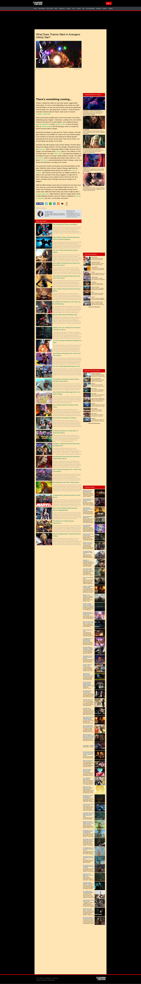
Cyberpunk (62, 8)
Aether (58, 151)
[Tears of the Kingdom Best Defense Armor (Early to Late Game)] (100, 816)
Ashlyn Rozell (40, 69)
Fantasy (68, 8)
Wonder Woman (86, 186)
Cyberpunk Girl (86, 167)
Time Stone (44, 160)
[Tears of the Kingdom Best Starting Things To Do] (100, 798)
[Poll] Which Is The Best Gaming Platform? (92, 110)
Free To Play (49, 8)
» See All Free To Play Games (94, 306)
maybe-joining (46, 126)
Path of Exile (93, 393)
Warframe (93, 418)
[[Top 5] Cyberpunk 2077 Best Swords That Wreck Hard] (100, 920)
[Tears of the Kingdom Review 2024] (100, 789)
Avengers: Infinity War (43, 114)
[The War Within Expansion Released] (100, 659)
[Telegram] (46, 203)
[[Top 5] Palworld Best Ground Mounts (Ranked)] (100, 894)
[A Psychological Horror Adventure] (100, 563)
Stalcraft (93, 403)
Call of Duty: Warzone (95, 262)
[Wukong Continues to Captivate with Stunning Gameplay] (100, 650)
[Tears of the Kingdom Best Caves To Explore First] (100, 877)
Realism (105, 8)
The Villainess (86, 129)
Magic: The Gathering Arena (97, 302)
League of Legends (95, 287)
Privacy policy (48, 978)
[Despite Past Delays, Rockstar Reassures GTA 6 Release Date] (100, 615)
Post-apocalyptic (90, 8)
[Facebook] (40, 203)
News (55, 8)
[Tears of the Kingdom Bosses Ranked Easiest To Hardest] (100, 824)
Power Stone (58, 153)
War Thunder (94, 413)
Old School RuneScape (96, 378)
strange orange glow (42, 194)
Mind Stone (39, 158)
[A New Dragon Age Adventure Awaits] (100, 641)
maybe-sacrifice (60, 124)
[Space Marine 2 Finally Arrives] (100, 554)
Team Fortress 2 (94, 408)
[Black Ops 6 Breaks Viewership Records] (100, 502)
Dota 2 (92, 292)
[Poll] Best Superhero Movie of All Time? (91, 148)
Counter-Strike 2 (94, 267)
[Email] (62, 203)
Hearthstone (93, 282)
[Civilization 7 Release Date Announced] (100, 606)
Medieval (98, 8)
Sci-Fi (73, 8)
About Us (42, 978)
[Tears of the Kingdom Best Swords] (100, 842)
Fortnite (92, 272)
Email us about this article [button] (41, 208)
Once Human (94, 388)
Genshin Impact (94, 277)
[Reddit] (58, 203)
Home (35, 8)
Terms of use (55, 978)
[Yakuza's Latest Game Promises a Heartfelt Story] (100, 545)
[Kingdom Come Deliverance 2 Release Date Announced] (100, 598)
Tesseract (41, 149)
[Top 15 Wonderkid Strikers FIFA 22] (100, 781)
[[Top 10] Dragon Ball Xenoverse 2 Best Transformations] (100, 772)
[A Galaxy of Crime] (100, 667)
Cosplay (110, 8)
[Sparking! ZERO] (100, 528)
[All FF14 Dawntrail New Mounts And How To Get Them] (100, 728)
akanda (41, 198)
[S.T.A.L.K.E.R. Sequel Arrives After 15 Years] (100, 571)
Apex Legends (94, 257)
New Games (41, 8)
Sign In (109, 3)
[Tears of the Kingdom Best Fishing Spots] (100, 859)
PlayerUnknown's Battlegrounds (97, 398)
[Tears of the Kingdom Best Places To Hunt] (100, 850)
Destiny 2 (93, 383)
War (83, 8)
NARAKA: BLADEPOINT (96, 373)
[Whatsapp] (50, 203)
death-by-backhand (42, 124)
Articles (79, 8)
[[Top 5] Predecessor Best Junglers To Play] (100, 903)
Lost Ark (93, 297)
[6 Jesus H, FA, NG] (100, 702)
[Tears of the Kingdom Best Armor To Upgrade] (100, 868)
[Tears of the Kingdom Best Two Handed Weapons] (100, 833)
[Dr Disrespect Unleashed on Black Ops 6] (100, 510)
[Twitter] (54, 203)
